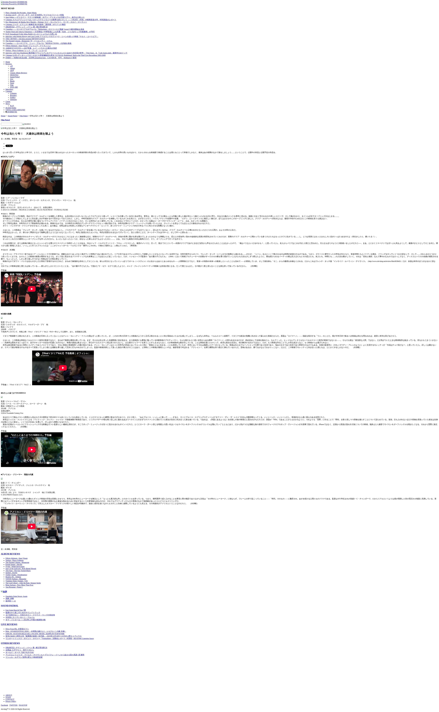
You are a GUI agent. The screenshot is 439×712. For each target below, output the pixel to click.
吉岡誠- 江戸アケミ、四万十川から (19, 650)
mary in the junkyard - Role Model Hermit (20, 569)
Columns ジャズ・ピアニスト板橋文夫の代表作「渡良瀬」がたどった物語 (35, 24)
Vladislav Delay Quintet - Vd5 (16, 581)
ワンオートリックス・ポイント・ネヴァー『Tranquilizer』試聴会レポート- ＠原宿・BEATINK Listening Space (49, 638)
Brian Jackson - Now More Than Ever (19, 585)
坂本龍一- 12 (10, 601)
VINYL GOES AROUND (15, 110)
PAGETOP (23, 705)
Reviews (8, 64)
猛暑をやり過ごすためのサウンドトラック (22, 613)
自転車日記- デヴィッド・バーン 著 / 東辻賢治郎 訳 (26, 648)
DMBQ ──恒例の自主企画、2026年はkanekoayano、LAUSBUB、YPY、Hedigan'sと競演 (40, 58)
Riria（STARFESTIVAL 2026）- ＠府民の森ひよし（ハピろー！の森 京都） (35, 631)
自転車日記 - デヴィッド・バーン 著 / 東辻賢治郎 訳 (26, 27)
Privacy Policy (10, 701)
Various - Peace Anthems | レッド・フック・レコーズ (26, 51)
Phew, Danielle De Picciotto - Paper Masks (21, 13)
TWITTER (13, 705)
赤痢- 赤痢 (9, 599)
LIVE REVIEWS (9, 624)
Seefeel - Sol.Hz (11, 573)
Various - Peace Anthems (14, 560)
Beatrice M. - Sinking (13, 577)
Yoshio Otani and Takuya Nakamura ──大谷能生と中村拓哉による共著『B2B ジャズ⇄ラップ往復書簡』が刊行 (50, 32)
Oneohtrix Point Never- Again (16, 596)
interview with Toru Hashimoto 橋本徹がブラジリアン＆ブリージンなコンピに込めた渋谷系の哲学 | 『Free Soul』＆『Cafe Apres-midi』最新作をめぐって (66, 53)
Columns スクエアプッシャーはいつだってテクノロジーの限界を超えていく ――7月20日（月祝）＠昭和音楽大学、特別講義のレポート (60, 20)
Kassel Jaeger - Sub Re (13, 564)
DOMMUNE (12, 112)
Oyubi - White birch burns (14, 567)
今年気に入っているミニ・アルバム (20, 617)
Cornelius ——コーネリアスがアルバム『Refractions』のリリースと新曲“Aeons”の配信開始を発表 (44, 29)
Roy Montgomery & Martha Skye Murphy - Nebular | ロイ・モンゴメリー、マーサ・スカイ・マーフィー (46, 22)
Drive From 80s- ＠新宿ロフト (17, 629)
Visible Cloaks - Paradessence (16, 575)
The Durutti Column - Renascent (17, 562)
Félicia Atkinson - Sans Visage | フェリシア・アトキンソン (28, 46)
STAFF (8, 697)
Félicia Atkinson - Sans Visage (16, 558)
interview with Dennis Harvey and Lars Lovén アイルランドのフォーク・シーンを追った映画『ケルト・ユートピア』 (51, 36)
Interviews (9, 89)
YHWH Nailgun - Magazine (15, 579)
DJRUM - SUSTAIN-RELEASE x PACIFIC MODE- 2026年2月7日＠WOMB (34, 634)
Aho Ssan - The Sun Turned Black (18, 571)
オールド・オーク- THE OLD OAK (19, 652)
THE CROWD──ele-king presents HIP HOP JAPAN (25, 39)
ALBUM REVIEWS (10, 554)
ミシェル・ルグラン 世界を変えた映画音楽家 (24, 657)
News (7, 104)
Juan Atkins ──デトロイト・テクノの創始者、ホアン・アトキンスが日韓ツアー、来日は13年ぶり (45, 17)
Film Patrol (24, 116)
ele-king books (10, 108)
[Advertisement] (69, 676)
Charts (7, 102)
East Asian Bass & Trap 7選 (15, 610)
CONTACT (9, 699)
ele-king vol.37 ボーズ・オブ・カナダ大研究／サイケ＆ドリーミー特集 (34, 15)
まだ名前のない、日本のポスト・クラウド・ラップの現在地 (30, 615)
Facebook (4, 705)
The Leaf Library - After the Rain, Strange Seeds (23, 583)
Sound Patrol (12, 116)
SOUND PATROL (9, 605)
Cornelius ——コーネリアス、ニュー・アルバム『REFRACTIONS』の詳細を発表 (38, 43)
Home (7, 62)
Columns (8, 91)
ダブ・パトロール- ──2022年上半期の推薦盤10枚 (25, 620)
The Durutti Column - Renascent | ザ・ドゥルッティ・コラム (28, 41)
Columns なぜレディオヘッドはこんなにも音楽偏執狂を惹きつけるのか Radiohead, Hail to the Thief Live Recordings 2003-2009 (55, 55)
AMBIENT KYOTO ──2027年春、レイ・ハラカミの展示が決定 (31, 48)
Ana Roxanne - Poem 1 (14, 587)
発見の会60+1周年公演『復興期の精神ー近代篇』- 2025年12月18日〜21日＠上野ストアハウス (43, 636)
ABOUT (8, 695)
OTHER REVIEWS (10, 643)
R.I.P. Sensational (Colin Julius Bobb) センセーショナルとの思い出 (31, 34)
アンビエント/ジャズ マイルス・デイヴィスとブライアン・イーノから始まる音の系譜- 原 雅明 (44, 655)
